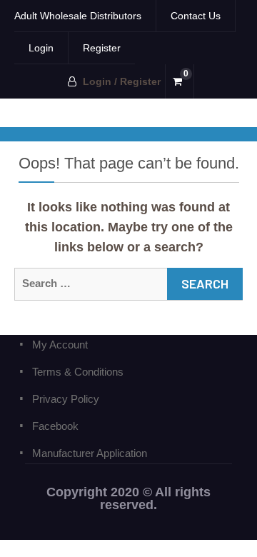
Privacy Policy (65, 399)
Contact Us (196, 15)
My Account (60, 344)
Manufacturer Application (89, 453)
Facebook (55, 426)
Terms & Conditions (78, 372)
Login (41, 48)
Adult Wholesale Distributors (77, 15)
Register (102, 48)
